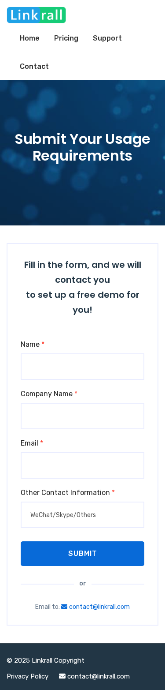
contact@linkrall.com (99, 607)
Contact (34, 66)
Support (107, 38)
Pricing (66, 38)
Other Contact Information (68, 492)
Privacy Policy (28, 676)
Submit (82, 553)
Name (32, 344)
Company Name (49, 394)
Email (32, 443)
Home (30, 38)
